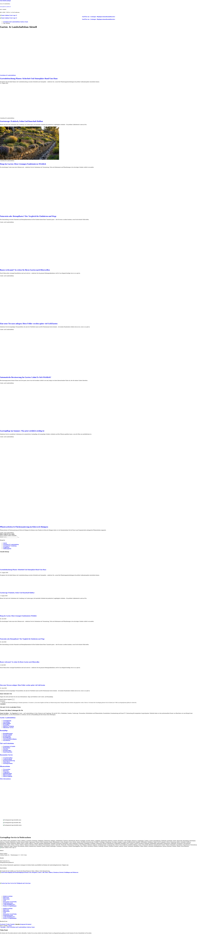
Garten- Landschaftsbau (7, 717)
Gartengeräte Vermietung (9, 546)
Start (83, 16)
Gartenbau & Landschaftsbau (8, 75)
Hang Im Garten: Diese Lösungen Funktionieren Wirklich (23, 164)
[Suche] (18, 537)
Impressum (6, 897)
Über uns (87, 16)
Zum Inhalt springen (5, 0)
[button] (87, 16)
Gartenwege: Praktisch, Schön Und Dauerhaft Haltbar (21, 121)
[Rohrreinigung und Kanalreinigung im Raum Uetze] (39, 872)
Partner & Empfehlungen (9, 906)
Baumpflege (4, 730)
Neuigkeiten (6, 547)
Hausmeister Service (6, 755)
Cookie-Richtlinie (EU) (9, 904)
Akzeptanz (2, 701)
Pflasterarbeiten (5, 766)
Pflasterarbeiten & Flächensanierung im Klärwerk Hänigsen (24, 527)
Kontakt (108, 16)
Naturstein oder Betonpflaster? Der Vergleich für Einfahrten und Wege (28, 216)
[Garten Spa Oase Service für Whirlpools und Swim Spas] (15, 883)
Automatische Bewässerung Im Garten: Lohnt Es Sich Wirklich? (25, 377)
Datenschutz (6, 899)
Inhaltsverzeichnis (7, 896)
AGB (4, 900)
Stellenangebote (7, 548)
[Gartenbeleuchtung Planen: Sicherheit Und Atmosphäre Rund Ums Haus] (39, 74)
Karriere (113, 16)
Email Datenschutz (8, 903)
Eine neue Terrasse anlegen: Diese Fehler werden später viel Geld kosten (28, 324)
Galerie (5, 543)
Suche (1, 537)
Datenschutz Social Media (10, 901)
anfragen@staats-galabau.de (5, 6)
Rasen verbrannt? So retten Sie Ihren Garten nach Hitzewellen (25, 270)
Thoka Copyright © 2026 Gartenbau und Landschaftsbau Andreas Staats (17, 926)
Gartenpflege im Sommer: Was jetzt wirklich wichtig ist (22, 431)
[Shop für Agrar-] (11, 881)
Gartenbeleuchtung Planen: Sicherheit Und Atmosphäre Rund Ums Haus (29, 79)
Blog (98, 16)
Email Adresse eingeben (6, 699)
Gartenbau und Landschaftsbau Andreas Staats (15, 21)
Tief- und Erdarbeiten (7, 743)
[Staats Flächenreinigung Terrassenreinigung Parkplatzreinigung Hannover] (11, 893)
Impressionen (102, 16)
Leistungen (93, 16)
